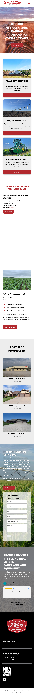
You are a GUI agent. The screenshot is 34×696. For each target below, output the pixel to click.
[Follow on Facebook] (4, 679)
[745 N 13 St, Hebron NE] (17, 367)
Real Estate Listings (17, 81)
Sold (20, 381)
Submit (8, 536)
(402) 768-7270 (7, 645)
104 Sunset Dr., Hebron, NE (17, 433)
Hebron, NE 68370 (9, 660)
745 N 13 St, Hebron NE (17, 378)
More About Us (10, 327)
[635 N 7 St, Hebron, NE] (17, 394)
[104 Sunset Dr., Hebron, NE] (17, 422)
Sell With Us (17, 45)
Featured (15, 381)
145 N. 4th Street (8, 657)
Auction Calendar (17, 121)
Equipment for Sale (17, 159)
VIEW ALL (17, 95)
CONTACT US (9, 487)
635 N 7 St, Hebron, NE (17, 406)
